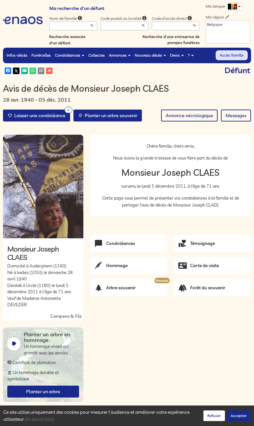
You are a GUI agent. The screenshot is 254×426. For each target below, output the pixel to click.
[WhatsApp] (32, 71)
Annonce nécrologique (189, 115)
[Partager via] (49, 71)
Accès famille (231, 55)
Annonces (118, 55)
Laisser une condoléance (40, 114)
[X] (16, 71)
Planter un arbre (43, 392)
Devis (175, 55)
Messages (236, 115)
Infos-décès (17, 55)
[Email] (24, 71)
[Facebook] (8, 71)
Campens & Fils (66, 316)
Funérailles (41, 55)
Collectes (96, 55)
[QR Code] (41, 71)
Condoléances (67, 55)
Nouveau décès (148, 55)
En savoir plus (39, 419)
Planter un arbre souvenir (110, 115)
